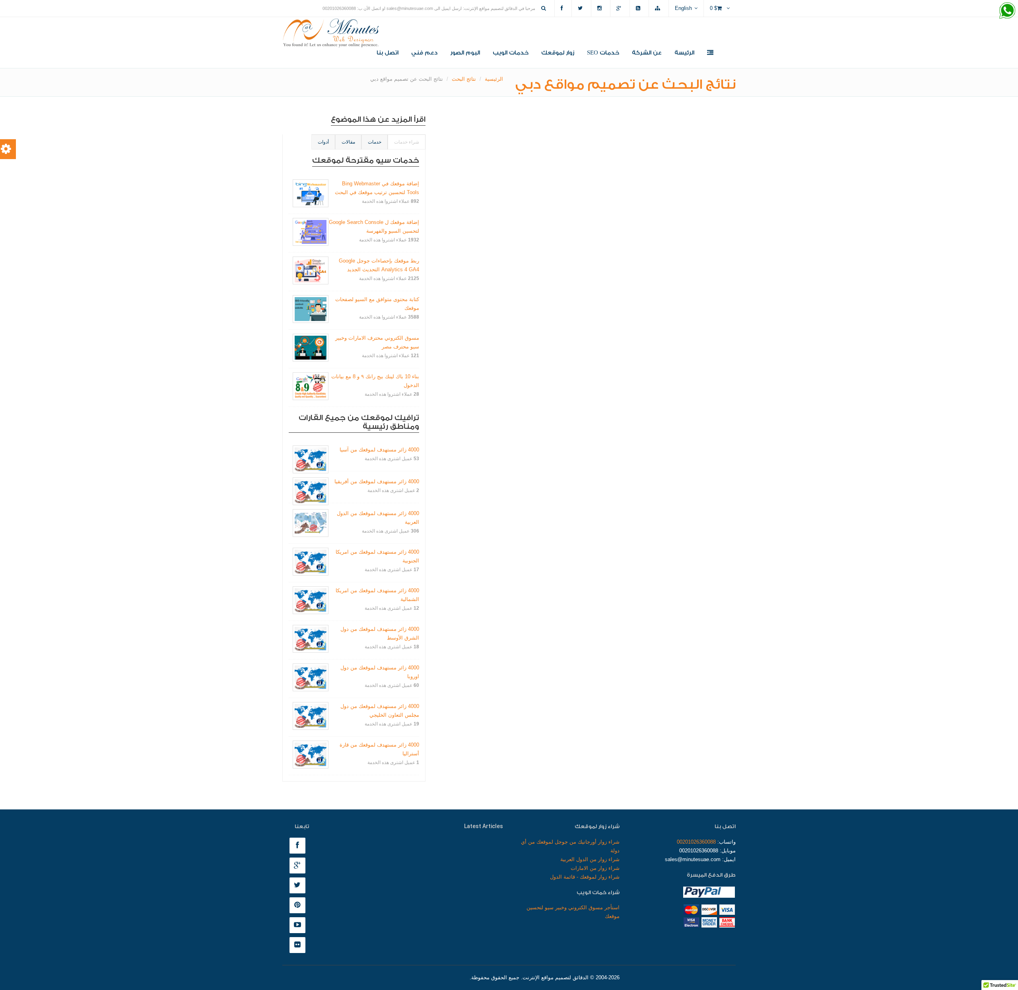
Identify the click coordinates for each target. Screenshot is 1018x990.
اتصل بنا (387, 53)
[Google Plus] (619, 8)
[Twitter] (581, 8)
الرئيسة (684, 53)
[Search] (544, 8)
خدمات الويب (510, 53)
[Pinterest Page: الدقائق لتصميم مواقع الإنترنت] (299, 905)
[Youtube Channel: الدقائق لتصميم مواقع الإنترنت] (299, 925)
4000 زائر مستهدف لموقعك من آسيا (379, 450)
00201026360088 (696, 842)
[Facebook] (563, 8)
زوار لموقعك (557, 53)
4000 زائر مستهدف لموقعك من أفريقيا (376, 481)
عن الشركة (647, 53)
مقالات (348, 141)
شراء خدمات (406, 141)
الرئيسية (494, 79)
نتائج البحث (464, 79)
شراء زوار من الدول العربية (590, 859)
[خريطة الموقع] (658, 8)
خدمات (374, 141)
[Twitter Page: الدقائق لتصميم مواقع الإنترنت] (299, 886)
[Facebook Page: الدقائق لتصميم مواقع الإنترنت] (299, 846)
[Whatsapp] (1007, 10)
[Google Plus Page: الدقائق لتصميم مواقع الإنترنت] (299, 866)
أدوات (323, 141)
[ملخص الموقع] (639, 8)
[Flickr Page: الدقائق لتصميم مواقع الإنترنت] (299, 945)
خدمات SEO (603, 53)
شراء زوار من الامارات (595, 868)
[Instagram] (600, 8)
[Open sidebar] (710, 53)
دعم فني (424, 53)
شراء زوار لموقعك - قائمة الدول (585, 877)
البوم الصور (465, 53)
